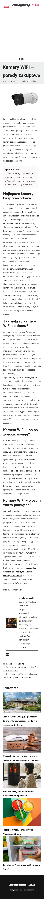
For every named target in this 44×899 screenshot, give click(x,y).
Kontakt (32, 885)
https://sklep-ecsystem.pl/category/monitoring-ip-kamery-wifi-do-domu (20, 572)
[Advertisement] (22, 33)
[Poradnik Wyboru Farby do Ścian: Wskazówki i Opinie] (22, 813)
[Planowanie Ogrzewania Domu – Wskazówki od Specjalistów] (22, 776)
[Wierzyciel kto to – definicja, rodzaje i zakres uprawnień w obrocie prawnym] (22, 740)
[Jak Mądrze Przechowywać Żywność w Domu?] (22, 849)
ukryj (17, 170)
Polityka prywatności (17, 885)
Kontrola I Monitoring (15, 664)
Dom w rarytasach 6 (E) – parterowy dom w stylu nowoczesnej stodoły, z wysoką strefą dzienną (20, 720)
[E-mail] (7, 655)
